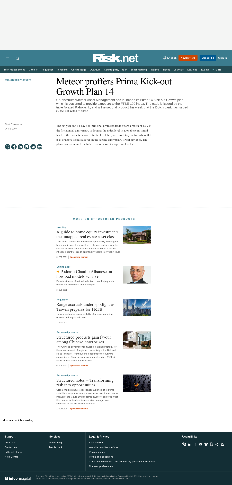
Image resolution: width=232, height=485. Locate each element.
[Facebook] (14, 146)
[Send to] (33, 146)
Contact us (11, 447)
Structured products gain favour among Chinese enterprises (83, 339)
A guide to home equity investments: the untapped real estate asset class (88, 234)
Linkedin (190, 444)
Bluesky (206, 444)
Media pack (55, 447)
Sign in (222, 57)
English (172, 57)
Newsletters (188, 57)
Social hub (217, 444)
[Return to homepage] (116, 61)
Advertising (55, 442)
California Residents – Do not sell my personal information (122, 461)
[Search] (17, 58)
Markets (33, 69)
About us (10, 442)
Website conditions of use (103, 447)
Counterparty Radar (115, 69)
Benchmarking (139, 69)
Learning (192, 69)
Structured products (18, 80)
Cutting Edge (78, 69)
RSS (222, 444)
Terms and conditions (101, 456)
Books (166, 69)
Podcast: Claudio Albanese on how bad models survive (84, 273)
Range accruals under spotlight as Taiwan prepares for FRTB (85, 306)
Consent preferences (101, 466)
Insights (154, 69)
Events (205, 69)
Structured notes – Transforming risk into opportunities (85, 382)
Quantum (95, 69)
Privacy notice (97, 452)
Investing (62, 69)
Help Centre (12, 456)
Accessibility (96, 442)
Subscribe (208, 57)
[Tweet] (7, 146)
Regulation (47, 69)
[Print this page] (39, 146)
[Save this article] (26, 146)
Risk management (14, 69)
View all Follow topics (184, 444)
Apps (211, 444)
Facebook (195, 444)
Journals (179, 69)
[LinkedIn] (20, 146)
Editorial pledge (14, 452)
